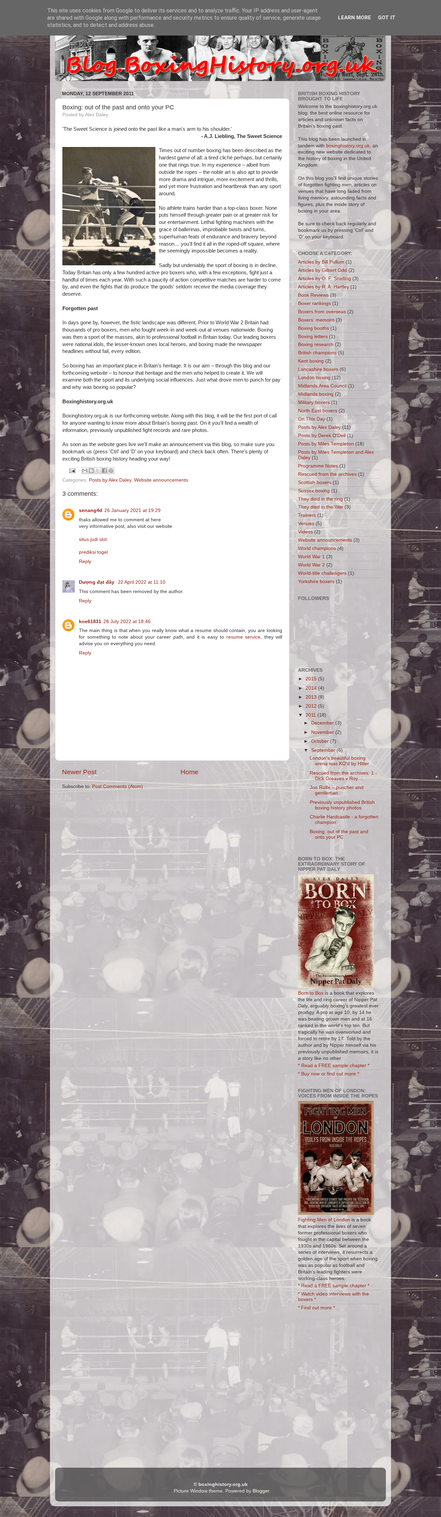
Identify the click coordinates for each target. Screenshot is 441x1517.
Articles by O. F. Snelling (324, 278)
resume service (243, 637)
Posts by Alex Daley (110, 480)
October (320, 741)
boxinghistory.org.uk (348, 145)
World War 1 (311, 556)
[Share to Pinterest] (110, 470)
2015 (312, 678)
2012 (312, 706)
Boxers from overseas (322, 311)
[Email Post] (72, 470)
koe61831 (90, 621)
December (323, 723)
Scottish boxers (314, 482)
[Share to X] (97, 470)
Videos (305, 531)
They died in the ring (320, 499)
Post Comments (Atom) (117, 786)
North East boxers (317, 410)
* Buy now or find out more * (328, 1073)
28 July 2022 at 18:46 (127, 621)
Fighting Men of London (324, 1219)
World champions (317, 548)
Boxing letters (313, 336)
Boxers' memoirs (316, 320)
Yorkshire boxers (316, 581)
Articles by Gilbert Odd (322, 270)
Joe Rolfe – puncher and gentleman (336, 790)
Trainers (307, 515)
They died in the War (320, 507)
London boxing (314, 377)
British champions (317, 352)
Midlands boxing (316, 394)
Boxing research (316, 344)
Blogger (261, 1491)
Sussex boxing (314, 490)
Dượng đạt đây (97, 582)
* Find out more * (316, 1307)
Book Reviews (313, 295)
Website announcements (161, 480)
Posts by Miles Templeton (326, 443)
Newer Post (79, 772)
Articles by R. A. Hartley (323, 286)
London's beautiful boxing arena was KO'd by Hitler (339, 761)
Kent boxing (311, 361)
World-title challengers (322, 573)
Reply (85, 561)
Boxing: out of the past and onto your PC (339, 834)
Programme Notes (318, 466)
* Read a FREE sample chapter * (333, 1065)
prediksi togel (93, 552)
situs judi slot (93, 539)
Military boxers (314, 402)
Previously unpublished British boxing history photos (342, 805)
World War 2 (311, 565)
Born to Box (311, 993)
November (323, 732)
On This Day (311, 419)
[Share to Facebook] (104, 470)
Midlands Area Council (322, 385)
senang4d (90, 510)
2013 (312, 697)
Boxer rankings (314, 303)
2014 (312, 688)
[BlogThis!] (91, 470)
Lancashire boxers (318, 369)
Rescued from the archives (327, 474)
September (324, 750)
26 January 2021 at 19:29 (132, 510)
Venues (306, 523)
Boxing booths (313, 328)
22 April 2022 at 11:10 (141, 582)
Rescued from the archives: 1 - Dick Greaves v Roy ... (343, 775)
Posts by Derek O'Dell (322, 435)
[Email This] (84, 470)
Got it (387, 17)
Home (189, 772)
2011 (311, 715)
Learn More (354, 17)
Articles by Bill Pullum (321, 262)
